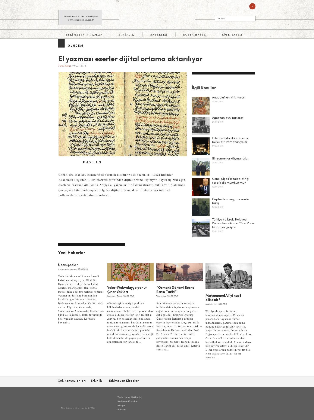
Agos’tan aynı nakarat (228, 118)
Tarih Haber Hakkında (129, 397)
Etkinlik (127, 34)
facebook (62, 163)
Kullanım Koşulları (127, 401)
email (76, 163)
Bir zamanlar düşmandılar (230, 158)
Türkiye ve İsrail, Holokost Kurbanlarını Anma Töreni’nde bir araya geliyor (233, 223)
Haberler (158, 34)
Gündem (76, 46)
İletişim (121, 409)
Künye (121, 405)
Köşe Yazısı (232, 34)
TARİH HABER (157, 17)
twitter (69, 163)
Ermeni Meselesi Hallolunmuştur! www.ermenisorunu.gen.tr (81, 18)
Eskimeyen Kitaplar (84, 34)
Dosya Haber (194, 34)
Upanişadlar (68, 265)
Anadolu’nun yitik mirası (228, 97)
